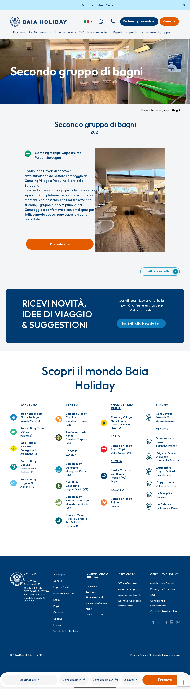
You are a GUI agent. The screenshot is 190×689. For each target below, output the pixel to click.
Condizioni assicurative (163, 611)
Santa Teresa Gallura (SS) (30, 467)
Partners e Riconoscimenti (95, 595)
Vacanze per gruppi (129, 589)
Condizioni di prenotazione (158, 603)
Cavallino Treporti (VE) (76, 437)
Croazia (117, 489)
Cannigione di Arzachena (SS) (29, 448)
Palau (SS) (32, 432)
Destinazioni (28, 680)
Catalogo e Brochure (162, 589)
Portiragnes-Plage (167, 506)
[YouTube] (158, 622)
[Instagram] (165, 622)
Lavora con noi (94, 614)
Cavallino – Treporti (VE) (77, 419)
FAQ (152, 595)
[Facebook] (152, 622)
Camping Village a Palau (43, 180)
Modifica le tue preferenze (164, 655)
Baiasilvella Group (96, 603)
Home (144, 110)
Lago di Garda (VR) (77, 485)
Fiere (89, 608)
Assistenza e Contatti (162, 583)
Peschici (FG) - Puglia (121, 476)
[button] (60, 244)
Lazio (115, 436)
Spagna (162, 404)
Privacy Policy (138, 655)
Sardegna (28, 404)
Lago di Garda (72, 453)
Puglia (116, 461)
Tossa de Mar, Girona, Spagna (165, 417)
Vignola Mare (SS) (31, 417)
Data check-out (102, 680)
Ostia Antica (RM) (121, 449)
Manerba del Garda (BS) (77, 502)
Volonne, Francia (166, 484)
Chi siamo (91, 586)
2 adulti (129, 680)
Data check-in (71, 680)
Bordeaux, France (166, 442)
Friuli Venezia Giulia (122, 406)
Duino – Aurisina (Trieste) (121, 423)
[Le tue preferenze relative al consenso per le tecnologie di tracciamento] (183, 682)
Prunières (164, 495)
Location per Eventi (129, 595)
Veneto (72, 404)
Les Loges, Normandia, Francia (167, 456)
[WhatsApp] (178, 622)
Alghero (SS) (28, 483)
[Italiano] (88, 21)
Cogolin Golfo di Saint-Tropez (165, 471)
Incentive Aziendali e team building (130, 603)
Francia (162, 429)
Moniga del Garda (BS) (76, 469)
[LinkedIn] (171, 622)
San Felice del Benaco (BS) (76, 520)
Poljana (121, 502)
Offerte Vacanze (127, 583)
